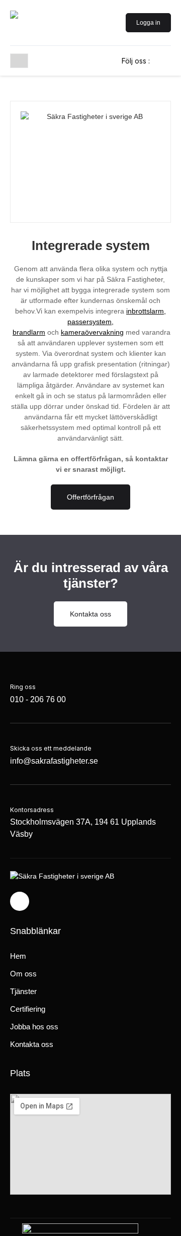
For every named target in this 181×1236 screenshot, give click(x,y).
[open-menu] (19, 60)
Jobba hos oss (34, 1026)
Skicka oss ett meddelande (51, 748)
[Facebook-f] (19, 901)
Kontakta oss (31, 1044)
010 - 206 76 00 (38, 699)
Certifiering (27, 1009)
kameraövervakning (92, 332)
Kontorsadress (32, 810)
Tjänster (23, 991)
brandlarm (29, 332)
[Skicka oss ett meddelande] (54, 736)
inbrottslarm (145, 311)
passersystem (89, 322)
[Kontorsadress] (90, 797)
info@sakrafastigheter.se (54, 761)
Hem (18, 956)
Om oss (23, 973)
